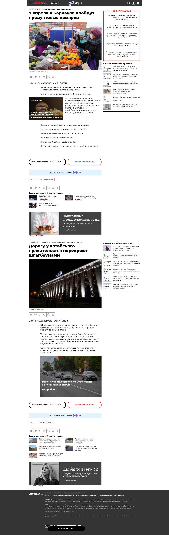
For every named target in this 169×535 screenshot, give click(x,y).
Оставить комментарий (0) (84, 162)
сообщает (75, 327)
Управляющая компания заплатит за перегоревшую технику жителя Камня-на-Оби (121, 54)
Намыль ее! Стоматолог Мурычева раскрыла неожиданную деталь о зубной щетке (125, 76)
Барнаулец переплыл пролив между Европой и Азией (121, 45)
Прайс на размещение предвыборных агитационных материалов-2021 (70, 495)
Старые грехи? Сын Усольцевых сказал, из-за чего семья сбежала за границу (126, 271)
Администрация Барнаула (38, 71)
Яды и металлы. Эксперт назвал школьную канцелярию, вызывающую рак (124, 91)
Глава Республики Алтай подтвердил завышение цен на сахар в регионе (50, 198)
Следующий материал (66, 528)
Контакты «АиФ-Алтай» (53, 493)
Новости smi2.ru (36, 235)
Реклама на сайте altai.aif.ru (74, 493)
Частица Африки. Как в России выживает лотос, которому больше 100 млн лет (126, 278)
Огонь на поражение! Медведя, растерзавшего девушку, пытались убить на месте (122, 17)
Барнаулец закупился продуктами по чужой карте (49, 204)
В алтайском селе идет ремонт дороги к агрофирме (50, 447)
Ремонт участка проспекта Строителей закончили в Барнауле (67, 383)
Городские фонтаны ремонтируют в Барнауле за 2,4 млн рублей (51, 454)
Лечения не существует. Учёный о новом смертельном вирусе (125, 105)
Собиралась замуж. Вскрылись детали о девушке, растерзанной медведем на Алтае (125, 68)
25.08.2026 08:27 (34, 242)
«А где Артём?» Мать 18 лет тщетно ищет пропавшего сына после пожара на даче (125, 286)
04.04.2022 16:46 (34, 9)
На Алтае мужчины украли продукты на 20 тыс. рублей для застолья (86, 198)
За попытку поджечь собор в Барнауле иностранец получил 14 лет (122, 26)
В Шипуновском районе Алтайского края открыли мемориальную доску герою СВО (121, 36)
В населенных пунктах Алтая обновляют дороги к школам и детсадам (86, 448)
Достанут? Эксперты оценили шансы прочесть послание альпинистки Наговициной (126, 99)
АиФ (42, 309)
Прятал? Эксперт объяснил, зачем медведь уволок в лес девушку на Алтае (125, 255)
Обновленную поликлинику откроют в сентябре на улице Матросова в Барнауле (49, 441)
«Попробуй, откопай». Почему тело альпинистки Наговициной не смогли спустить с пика (126, 248)
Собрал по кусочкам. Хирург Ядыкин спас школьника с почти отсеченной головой (126, 263)
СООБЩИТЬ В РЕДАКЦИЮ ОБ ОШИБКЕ (111, 495)
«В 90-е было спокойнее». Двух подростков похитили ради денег (125, 83)
